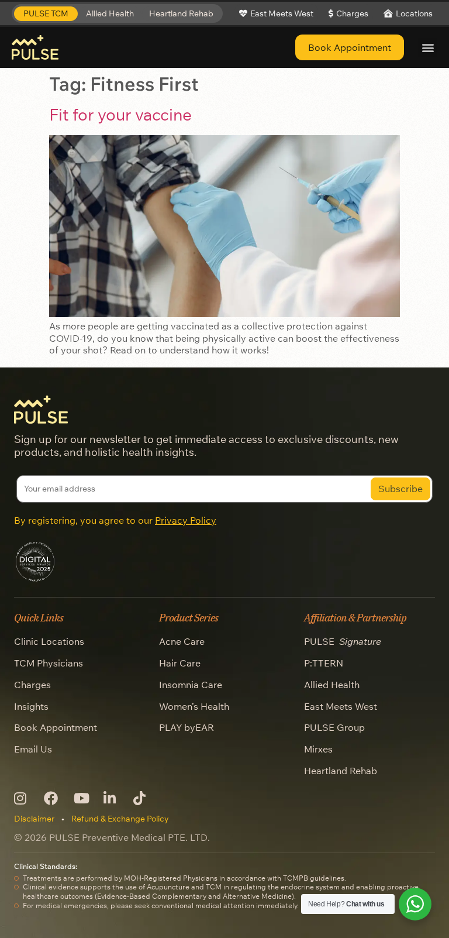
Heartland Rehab (340, 770)
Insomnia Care (190, 684)
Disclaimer (34, 818)
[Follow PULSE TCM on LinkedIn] (113, 798)
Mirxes (318, 749)
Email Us (33, 749)
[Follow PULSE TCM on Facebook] (54, 798)
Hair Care (180, 663)
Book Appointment (55, 727)
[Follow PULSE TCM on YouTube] (84, 798)
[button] (46, 13)
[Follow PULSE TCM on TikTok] (143, 798)
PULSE (342, 641)
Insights (31, 706)
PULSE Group (334, 727)
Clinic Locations (49, 641)
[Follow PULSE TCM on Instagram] (24, 798)
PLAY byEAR (186, 727)
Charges (32, 684)
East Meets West (340, 706)
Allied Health (332, 684)
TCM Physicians (48, 663)
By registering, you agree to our (115, 520)
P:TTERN (323, 663)
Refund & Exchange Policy (120, 818)
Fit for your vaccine (120, 114)
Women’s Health (194, 706)
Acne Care (182, 641)
